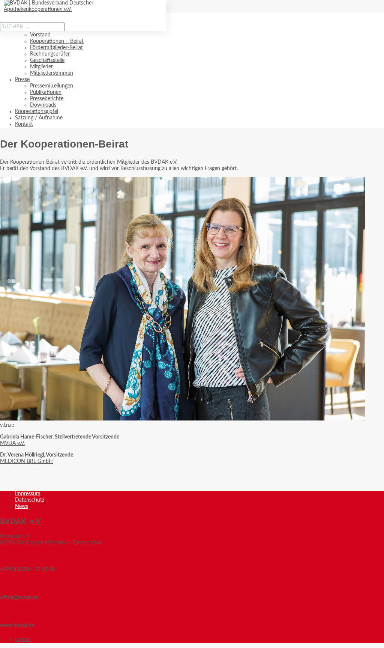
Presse (22, 79)
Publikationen (46, 92)
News (21, 506)
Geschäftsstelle (47, 60)
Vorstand (40, 35)
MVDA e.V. (12, 443)
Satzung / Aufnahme (39, 118)
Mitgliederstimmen (51, 73)
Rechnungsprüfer (50, 54)
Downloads (43, 105)
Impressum (27, 493)
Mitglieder (41, 66)
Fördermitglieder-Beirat (56, 47)
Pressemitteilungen (51, 86)
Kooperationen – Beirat (57, 41)
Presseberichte (46, 98)
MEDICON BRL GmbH (26, 461)
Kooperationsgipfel (36, 111)
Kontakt (24, 124)
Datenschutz (29, 500)
